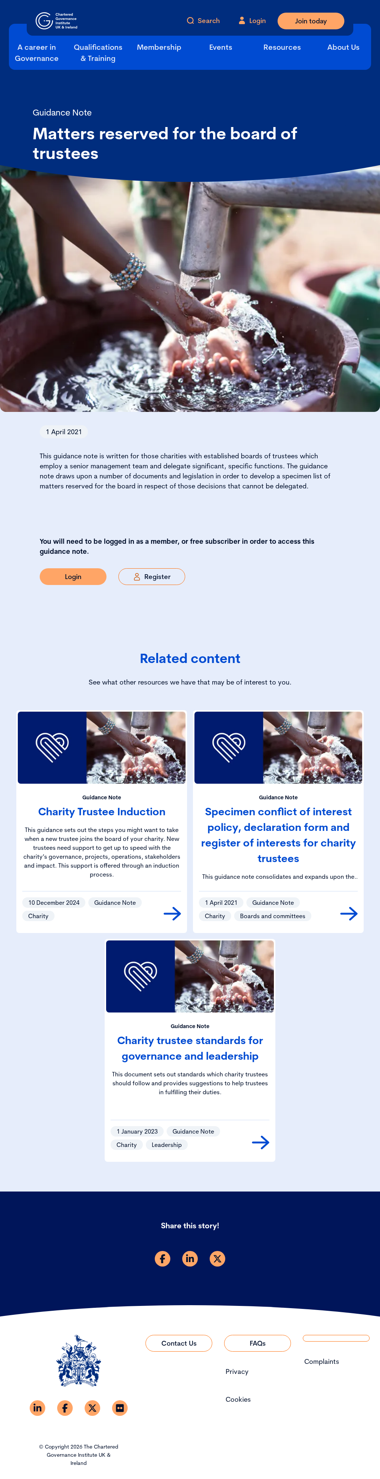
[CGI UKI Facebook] (65, 1408)
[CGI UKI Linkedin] (37, 1408)
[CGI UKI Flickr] (120, 1408)
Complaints (321, 1361)
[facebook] (162, 1259)
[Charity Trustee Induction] (172, 913)
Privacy (237, 1371)
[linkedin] (190, 1259)
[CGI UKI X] (92, 1408)
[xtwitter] (217, 1259)
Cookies (238, 1399)
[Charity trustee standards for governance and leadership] (260, 1142)
